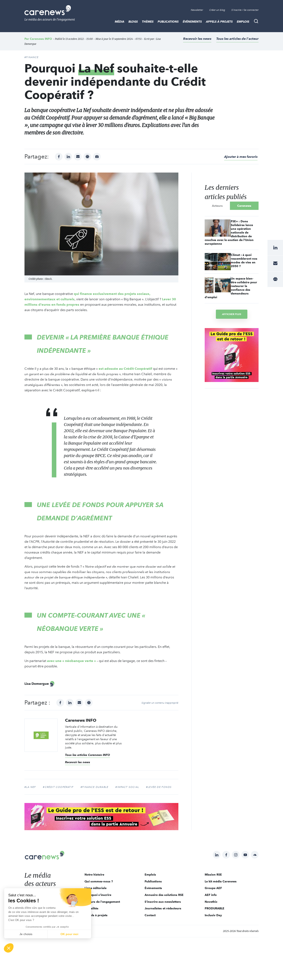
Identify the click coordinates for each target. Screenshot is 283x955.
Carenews (244, 205)
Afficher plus (231, 314)
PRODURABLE (214, 908)
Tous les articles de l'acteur (237, 39)
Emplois (243, 21)
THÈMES (148, 21)
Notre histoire (94, 874)
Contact (150, 915)
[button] (9, 948)
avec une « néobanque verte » (71, 661)
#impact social (127, 787)
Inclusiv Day (213, 915)
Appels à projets (219, 21)
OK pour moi (69, 934)
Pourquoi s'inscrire (98, 895)
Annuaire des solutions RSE (164, 895)
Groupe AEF (213, 888)
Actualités (91, 908)
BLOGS (133, 21)
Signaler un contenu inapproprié (160, 702)
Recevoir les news (197, 39)
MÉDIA (119, 21)
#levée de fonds (159, 787)
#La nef (30, 787)
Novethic (211, 901)
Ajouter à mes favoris (241, 157)
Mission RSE (213, 874)
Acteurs (217, 205)
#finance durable (94, 787)
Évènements (192, 21)
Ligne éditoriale (95, 888)
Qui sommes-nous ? (99, 881)
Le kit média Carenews (221, 881)
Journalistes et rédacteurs (163, 908)
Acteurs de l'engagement (102, 901)
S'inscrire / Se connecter (245, 10)
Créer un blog (217, 10)
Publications (168, 21)
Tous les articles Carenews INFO (87, 755)
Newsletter (197, 10)
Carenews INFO (41, 38)
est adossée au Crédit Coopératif (125, 369)
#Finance (31, 57)
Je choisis (25, 934)
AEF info (211, 895)
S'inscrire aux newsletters (163, 901)
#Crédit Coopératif (58, 787)
